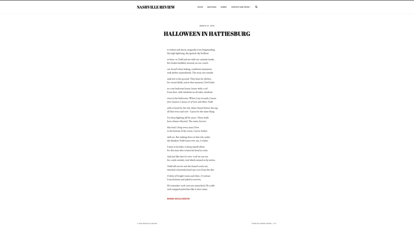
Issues (200, 7)
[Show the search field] (256, 7)
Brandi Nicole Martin (178, 198)
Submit (224, 7)
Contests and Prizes (240, 7)
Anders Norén (265, 223)
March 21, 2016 (207, 26)
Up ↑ (275, 223)
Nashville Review (156, 7)
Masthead (211, 7)
